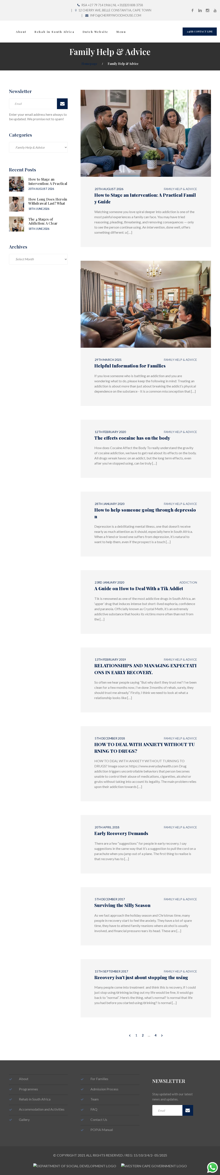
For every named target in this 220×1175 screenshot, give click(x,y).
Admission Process (104, 1089)
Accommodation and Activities (41, 1109)
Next (162, 1035)
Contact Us (98, 1119)
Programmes (28, 1089)
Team (94, 1099)
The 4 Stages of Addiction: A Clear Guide (43, 223)
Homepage (89, 63)
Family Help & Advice (180, 189)
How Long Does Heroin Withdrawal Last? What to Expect (47, 203)
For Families (99, 1079)
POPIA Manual (101, 1130)
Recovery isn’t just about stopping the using (141, 977)
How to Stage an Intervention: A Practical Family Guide (47, 183)
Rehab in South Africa (54, 32)
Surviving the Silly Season (122, 905)
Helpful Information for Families (130, 366)
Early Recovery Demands (121, 833)
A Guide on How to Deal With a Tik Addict (138, 588)
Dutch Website (95, 32)
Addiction (188, 582)
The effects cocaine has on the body (132, 438)
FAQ (93, 1109)
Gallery (24, 1119)
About (21, 32)
